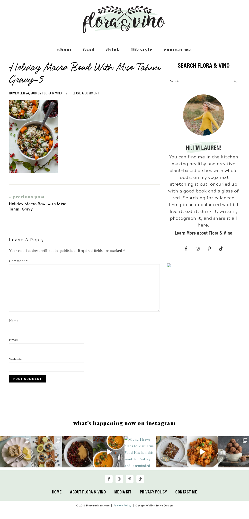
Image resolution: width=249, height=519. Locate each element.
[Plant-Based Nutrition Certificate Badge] (169, 266)
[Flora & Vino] (124, 31)
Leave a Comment (85, 93)
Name (13, 321)
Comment (18, 261)
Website (15, 359)
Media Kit (123, 492)
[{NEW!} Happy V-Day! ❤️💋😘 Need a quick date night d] (202, 451)
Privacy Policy (153, 492)
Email (13, 340)
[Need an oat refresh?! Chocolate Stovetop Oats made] (77, 451)
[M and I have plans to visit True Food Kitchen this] (140, 451)
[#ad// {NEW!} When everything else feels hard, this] (108, 451)
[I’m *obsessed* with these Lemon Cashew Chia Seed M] (15, 451)
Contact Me (186, 492)
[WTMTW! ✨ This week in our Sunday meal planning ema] (46, 451)
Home (57, 492)
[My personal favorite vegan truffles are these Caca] (233, 451)
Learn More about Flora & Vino (203, 232)
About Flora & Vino (88, 492)
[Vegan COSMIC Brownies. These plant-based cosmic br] (171, 451)
